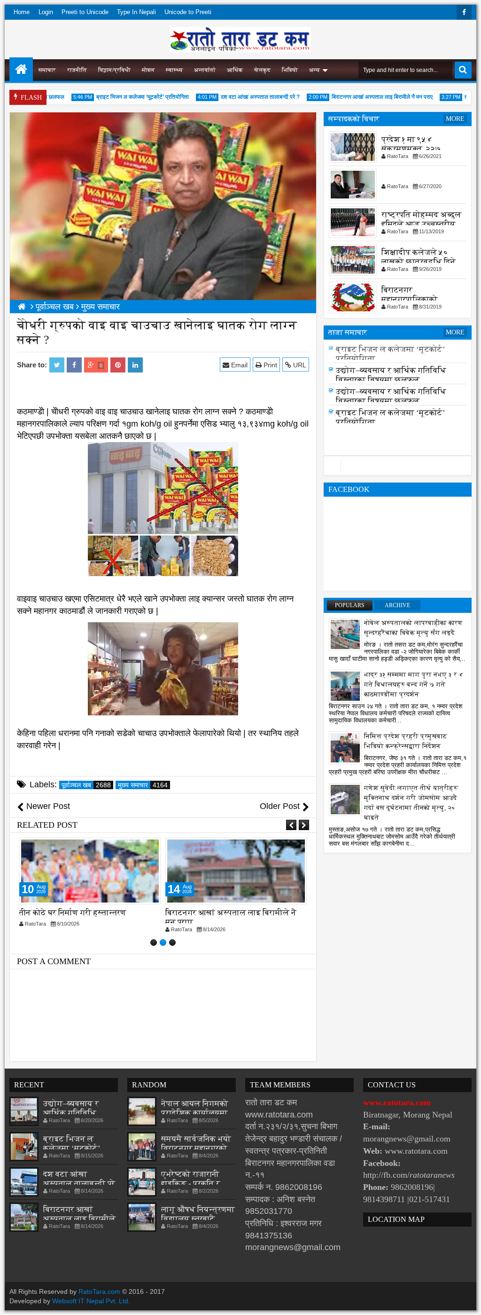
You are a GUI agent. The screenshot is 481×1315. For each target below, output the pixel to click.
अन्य (314, 70)
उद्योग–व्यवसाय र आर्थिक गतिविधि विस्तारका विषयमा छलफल (391, 375)
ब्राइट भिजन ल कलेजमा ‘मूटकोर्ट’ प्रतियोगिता (127, 97)
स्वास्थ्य (174, 70)
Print (269, 365)
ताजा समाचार (347, 332)
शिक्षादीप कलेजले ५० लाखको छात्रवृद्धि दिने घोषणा (418, 262)
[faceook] (397, 465)
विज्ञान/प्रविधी (114, 70)
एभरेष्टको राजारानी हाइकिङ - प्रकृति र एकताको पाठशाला (190, 1183)
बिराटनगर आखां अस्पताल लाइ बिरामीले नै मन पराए (366, 97)
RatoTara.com (99, 1291)
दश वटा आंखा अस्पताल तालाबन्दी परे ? (244, 97)
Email (238, 365)
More (455, 118)
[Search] (463, 70)
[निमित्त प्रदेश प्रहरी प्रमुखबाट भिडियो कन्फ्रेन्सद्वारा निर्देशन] (345, 747)
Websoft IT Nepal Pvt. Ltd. (91, 1301)
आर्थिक (235, 70)
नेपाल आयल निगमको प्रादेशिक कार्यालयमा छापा (194, 1113)
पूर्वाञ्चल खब (86, 785)
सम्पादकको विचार (354, 119)
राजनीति (77, 70)
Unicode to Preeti (187, 12)
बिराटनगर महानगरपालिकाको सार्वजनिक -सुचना (409, 299)
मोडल (148, 70)
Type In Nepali (136, 12)
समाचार (47, 70)
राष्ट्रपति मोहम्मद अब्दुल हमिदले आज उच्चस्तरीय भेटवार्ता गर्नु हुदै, (421, 224)
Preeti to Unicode (85, 12)
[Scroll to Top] (467, 1300)
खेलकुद (262, 70)
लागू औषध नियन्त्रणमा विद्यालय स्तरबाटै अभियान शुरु (198, 1219)
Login (46, 12)
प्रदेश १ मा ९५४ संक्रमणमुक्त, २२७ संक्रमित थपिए (411, 149)
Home (22, 12)
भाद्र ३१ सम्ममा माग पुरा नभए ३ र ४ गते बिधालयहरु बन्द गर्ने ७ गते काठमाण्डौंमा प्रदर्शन (414, 684)
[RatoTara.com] (21, 69)
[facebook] (464, 12)
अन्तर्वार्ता (205, 70)
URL (298, 365)
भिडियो (290, 70)
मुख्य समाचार (143, 785)
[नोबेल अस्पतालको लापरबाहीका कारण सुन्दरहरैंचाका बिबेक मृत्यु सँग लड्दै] (345, 634)
